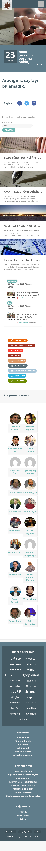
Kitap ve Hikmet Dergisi (23, 785)
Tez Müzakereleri (23, 792)
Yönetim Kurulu (23, 741)
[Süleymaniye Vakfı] (7, 4)
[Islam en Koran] (15, 664)
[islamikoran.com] (15, 669)
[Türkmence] (30, 664)
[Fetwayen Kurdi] (30, 713)
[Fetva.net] (9, 675)
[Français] (15, 686)
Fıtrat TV (23, 811)
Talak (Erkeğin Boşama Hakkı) (26, 57)
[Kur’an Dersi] (15, 680)
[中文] (15, 713)
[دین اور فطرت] (30, 658)
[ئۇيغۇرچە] (15, 691)
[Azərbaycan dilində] (30, 686)
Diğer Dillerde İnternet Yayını (23, 774)
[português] (30, 702)
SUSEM (23, 819)
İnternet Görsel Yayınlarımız (23, 781)
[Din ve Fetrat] (23, 719)
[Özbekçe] (30, 691)
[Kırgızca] (30, 697)
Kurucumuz (23, 737)
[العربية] (15, 697)
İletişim (37, 832)
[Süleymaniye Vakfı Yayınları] (31, 675)
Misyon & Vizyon (23, 751)
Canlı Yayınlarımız (23, 771)
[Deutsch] (30, 708)
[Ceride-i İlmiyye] (30, 669)
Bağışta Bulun (10, 832)
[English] (30, 680)
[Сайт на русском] (15, 702)
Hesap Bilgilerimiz (25, 832)
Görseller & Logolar (23, 755)
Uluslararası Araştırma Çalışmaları (23, 796)
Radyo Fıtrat (23, 815)
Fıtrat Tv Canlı (23, 298)
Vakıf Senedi (23, 748)
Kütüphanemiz (23, 778)
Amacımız (23, 744)
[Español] (15, 708)
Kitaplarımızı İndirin (23, 788)
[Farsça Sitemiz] (15, 658)
